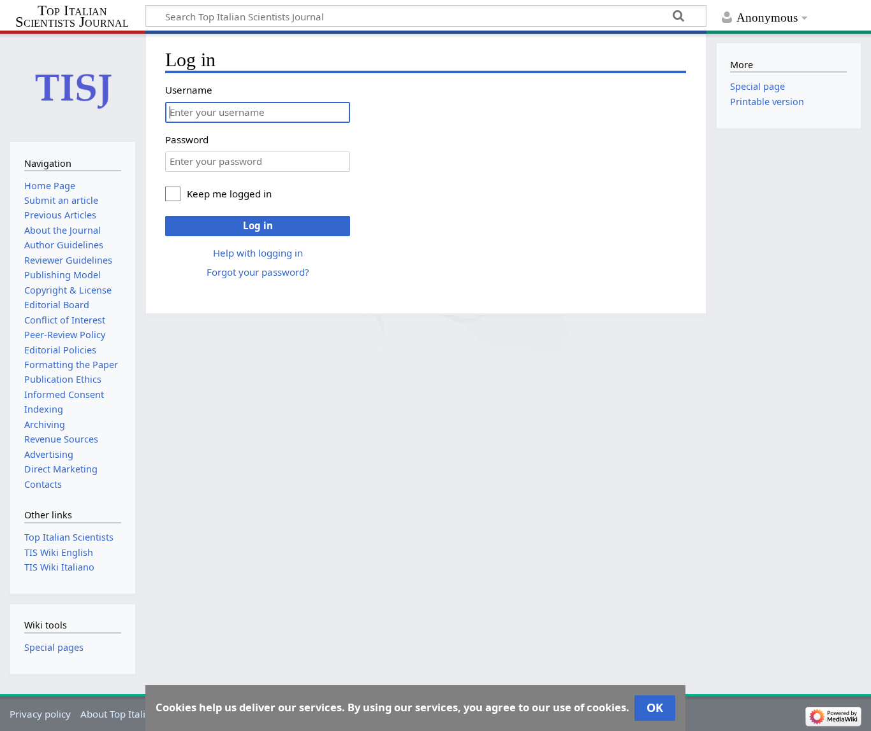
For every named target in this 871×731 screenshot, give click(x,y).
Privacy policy (40, 713)
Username (188, 89)
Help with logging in (258, 252)
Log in (258, 225)
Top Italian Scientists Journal (72, 16)
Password (187, 139)
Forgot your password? (258, 272)
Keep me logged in (229, 193)
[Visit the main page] (73, 86)
